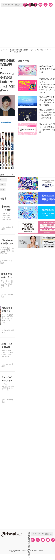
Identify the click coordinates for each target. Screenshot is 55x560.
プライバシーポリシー (29, 544)
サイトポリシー (29, 541)
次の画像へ (7, 122)
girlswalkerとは (29, 535)
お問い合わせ (29, 538)
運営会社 (29, 532)
